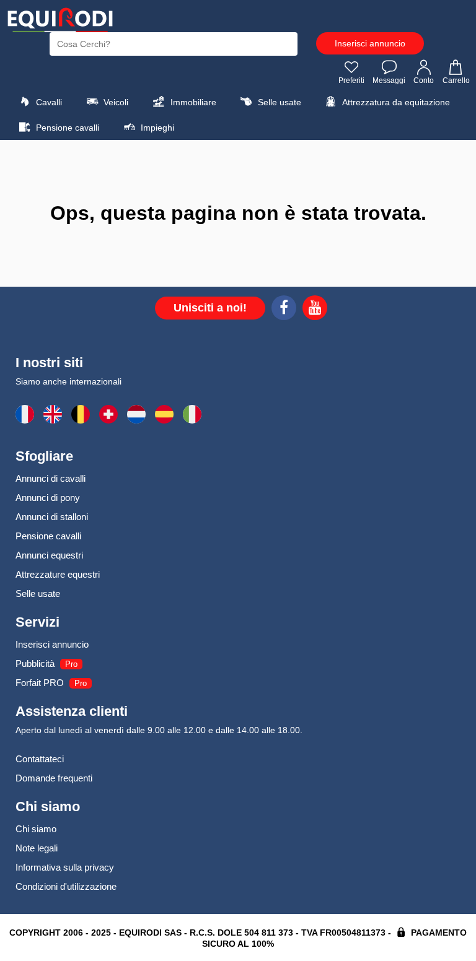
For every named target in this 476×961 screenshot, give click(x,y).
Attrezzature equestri (57, 574)
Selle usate (278, 102)
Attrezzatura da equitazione (395, 102)
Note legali (36, 848)
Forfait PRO (39, 682)
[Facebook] (283, 309)
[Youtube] (314, 309)
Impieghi (156, 128)
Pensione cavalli (66, 128)
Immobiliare (192, 102)
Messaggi (388, 80)
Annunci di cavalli (50, 478)
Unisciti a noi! (210, 308)
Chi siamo (35, 829)
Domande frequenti (53, 778)
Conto (423, 80)
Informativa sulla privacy (64, 867)
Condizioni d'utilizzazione (66, 886)
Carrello (456, 80)
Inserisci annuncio (370, 43)
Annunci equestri (49, 555)
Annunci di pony (47, 497)
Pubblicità (35, 663)
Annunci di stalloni (51, 516)
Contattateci (39, 759)
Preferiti (351, 80)
